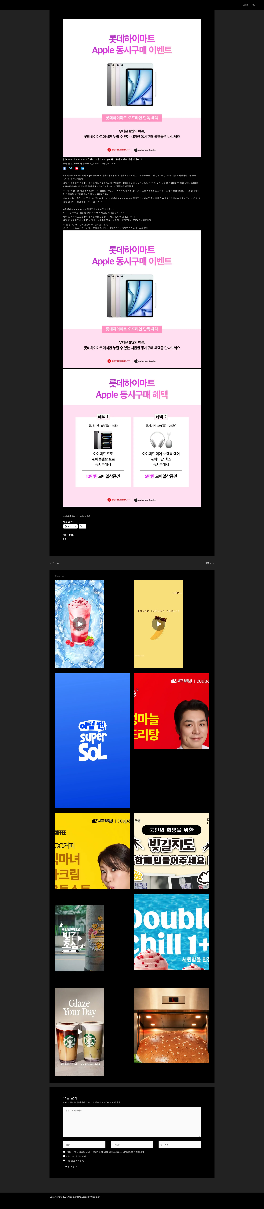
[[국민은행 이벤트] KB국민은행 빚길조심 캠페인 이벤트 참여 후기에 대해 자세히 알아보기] (79, 938)
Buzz (76, 163)
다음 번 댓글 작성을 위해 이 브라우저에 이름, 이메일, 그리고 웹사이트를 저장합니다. (105, 1152)
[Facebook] (64, 168)
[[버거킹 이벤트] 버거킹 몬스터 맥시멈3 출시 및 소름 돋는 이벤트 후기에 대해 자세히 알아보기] (171, 1025)
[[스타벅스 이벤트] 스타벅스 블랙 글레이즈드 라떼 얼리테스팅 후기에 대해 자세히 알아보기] (79, 1031)
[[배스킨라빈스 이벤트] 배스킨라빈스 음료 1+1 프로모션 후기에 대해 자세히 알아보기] (79, 623)
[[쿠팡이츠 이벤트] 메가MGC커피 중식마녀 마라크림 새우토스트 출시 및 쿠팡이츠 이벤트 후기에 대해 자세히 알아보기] (92, 851)
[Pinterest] (76, 168)
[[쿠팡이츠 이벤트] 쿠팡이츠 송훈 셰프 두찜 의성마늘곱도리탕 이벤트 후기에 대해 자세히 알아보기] (171, 711)
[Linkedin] (82, 168)
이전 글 (54, 562)
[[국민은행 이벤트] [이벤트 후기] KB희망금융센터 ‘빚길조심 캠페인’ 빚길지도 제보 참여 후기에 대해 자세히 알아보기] (171, 851)
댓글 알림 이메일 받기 (76, 1156)
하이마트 (97, 163)
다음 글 (209, 562)
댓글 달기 (67, 163)
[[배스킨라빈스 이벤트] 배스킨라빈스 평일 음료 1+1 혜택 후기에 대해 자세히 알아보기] (171, 932)
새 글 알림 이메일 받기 (76, 1160)
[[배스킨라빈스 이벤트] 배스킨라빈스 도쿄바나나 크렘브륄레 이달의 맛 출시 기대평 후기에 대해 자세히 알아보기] (158, 623)
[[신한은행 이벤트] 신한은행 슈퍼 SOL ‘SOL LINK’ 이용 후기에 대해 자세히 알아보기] (92, 740)
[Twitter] (70, 168)
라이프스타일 (86, 163)
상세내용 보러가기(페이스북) (76, 516)
